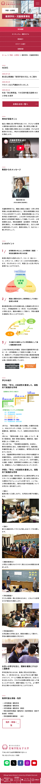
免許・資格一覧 (11, 724)
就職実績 (20, 49)
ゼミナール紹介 (20, 44)
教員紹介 (20, 39)
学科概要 (20, 29)
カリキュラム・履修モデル (20, 34)
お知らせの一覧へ (20, 104)
